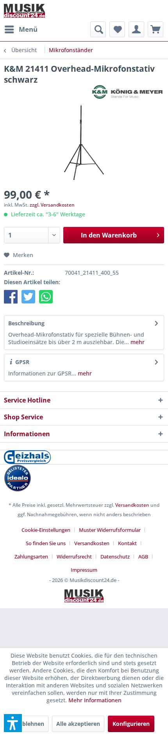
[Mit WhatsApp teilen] (46, 296)
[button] (11, 296)
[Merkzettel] (117, 29)
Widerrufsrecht (74, 556)
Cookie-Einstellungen (45, 529)
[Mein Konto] (136, 29)
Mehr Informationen (95, 700)
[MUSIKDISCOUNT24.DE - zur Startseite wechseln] (24, 11)
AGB (143, 556)
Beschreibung (26, 323)
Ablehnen (31, 723)
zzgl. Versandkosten (52, 204)
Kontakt (127, 543)
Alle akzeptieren (78, 723)
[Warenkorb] (155, 29)
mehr (137, 342)
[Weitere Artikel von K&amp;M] (128, 92)
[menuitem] (20, 29)
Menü (28, 29)
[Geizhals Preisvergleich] (84, 457)
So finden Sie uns (46, 543)
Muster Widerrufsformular (110, 529)
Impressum (84, 569)
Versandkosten (132, 505)
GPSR (21, 362)
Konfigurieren (131, 723)
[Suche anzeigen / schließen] (98, 29)
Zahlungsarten (31, 556)
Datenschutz (115, 556)
